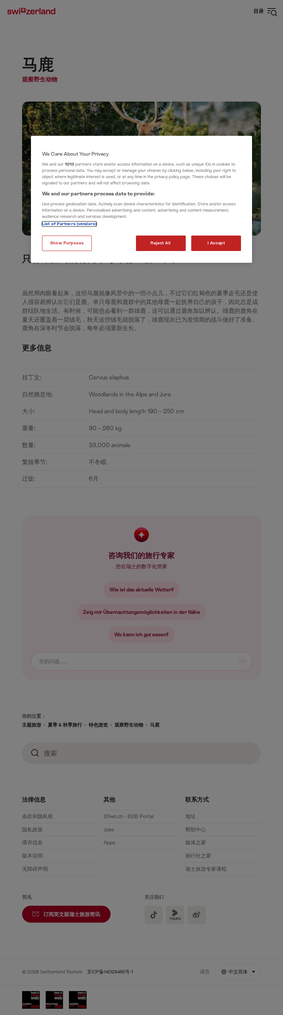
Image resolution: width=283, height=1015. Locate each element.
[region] (141, 199)
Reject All (160, 243)
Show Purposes (67, 243)
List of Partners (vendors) (69, 224)
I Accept (216, 243)
